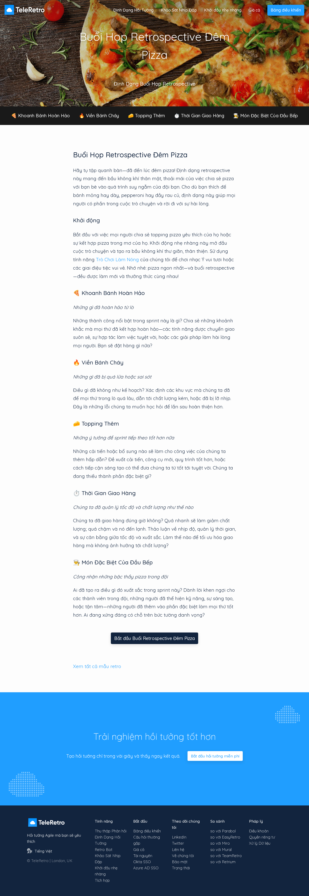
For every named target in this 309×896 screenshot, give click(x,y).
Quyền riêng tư (262, 837)
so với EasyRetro (225, 837)
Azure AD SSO (146, 867)
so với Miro (220, 843)
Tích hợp (102, 880)
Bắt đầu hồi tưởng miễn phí (215, 756)
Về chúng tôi (183, 855)
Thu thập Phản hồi (110, 831)
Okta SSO (142, 861)
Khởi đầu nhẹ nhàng (222, 10)
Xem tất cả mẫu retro (97, 666)
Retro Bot (103, 849)
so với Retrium (222, 861)
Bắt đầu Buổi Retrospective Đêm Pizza (154, 638)
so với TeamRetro (226, 855)
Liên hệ (178, 849)
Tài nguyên (142, 855)
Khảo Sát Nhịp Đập (179, 10)
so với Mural (221, 849)
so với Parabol (223, 831)
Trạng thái (181, 867)
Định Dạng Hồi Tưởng (133, 10)
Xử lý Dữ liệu (259, 843)
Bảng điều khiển (286, 10)
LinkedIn (179, 837)
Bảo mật (180, 861)
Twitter (178, 843)
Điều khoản (259, 831)
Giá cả (254, 10)
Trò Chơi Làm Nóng (117, 259)
